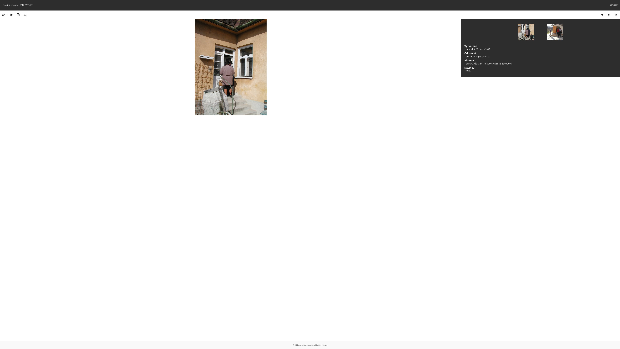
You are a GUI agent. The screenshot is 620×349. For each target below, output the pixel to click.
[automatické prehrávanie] (11, 15)
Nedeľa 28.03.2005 (503, 63)
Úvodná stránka (10, 5)
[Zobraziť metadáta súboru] (18, 15)
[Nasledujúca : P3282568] (615, 15)
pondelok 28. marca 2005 (478, 49)
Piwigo (324, 345)
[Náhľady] (602, 15)
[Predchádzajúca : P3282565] (609, 15)
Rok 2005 (488, 63)
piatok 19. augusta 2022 (477, 56)
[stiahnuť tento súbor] (25, 15)
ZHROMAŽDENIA (474, 63)
